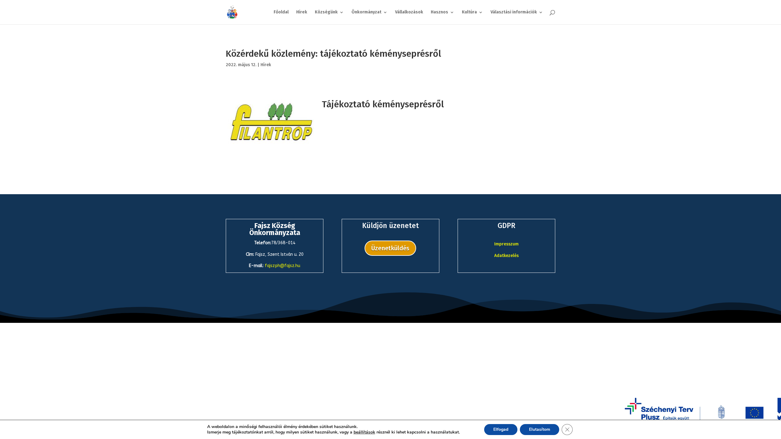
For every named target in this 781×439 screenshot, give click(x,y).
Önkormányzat (366, 12)
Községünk (326, 12)
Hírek (301, 12)
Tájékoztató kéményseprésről (383, 104)
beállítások (364, 432)
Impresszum (506, 244)
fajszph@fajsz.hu (282, 265)
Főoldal (281, 12)
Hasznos (439, 12)
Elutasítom (539, 429)
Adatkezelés (506, 255)
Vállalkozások (409, 12)
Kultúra (469, 12)
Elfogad (500, 429)
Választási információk (514, 12)
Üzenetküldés (390, 248)
